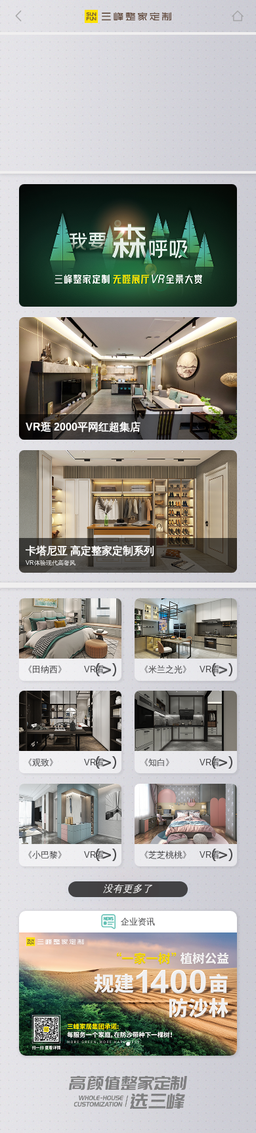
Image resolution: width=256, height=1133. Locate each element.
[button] (128, 1044)
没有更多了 (127, 888)
